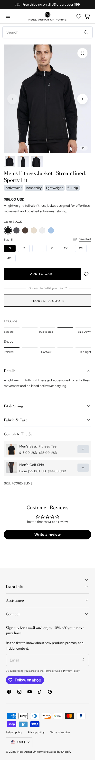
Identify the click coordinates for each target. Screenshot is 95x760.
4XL (9, 258)
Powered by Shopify (58, 751)
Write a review (47, 534)
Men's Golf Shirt (31, 465)
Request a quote (48, 301)
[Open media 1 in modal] (82, 53)
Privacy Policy (71, 670)
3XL (80, 248)
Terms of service (60, 732)
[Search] (86, 32)
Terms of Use (52, 670)
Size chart (85, 239)
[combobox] (47, 32)
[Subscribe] (83, 659)
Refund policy (14, 732)
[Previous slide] (12, 99)
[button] (8, 16)
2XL (66, 248)
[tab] (9, 161)
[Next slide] (82, 99)
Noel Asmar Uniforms (31, 751)
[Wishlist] (79, 16)
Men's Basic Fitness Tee (38, 446)
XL (52, 248)
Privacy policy (36, 732)
